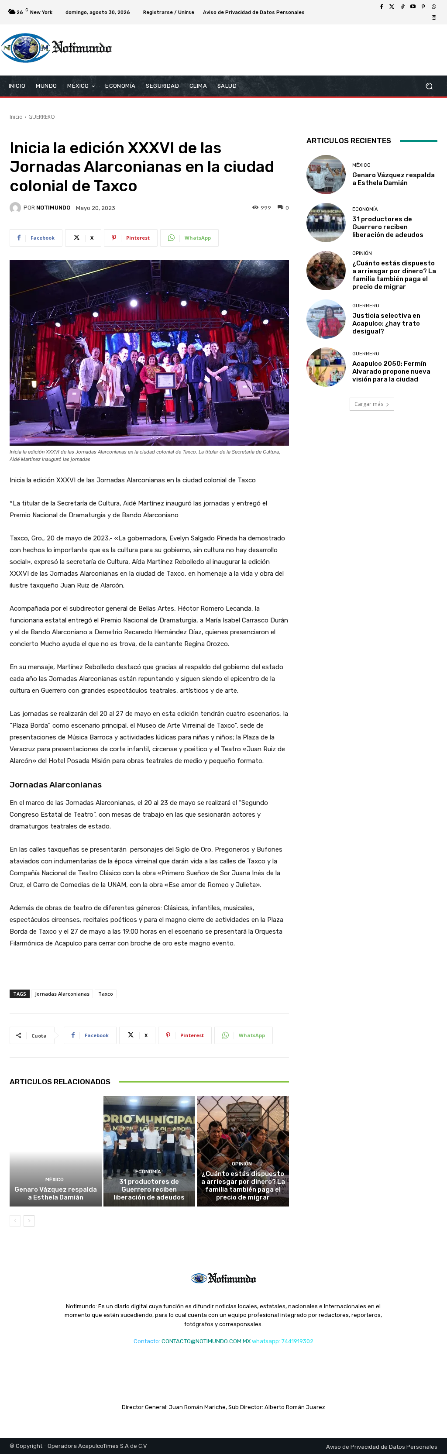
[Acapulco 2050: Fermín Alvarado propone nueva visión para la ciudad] (326, 367)
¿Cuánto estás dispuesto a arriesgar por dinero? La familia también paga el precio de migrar (243, 1185)
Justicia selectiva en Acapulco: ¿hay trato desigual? (386, 323)
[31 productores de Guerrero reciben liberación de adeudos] (149, 1151)
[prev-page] (15, 1221)
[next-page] (29, 1221)
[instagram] (434, 17)
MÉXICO (54, 1179)
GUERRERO (41, 116)
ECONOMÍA (148, 1171)
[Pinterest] (423, 7)
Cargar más (368, 404)
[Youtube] (413, 7)
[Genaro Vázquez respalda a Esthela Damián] (56, 1151)
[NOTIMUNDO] (17, 207)
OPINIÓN (242, 1164)
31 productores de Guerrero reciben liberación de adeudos (149, 1189)
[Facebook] (381, 7)
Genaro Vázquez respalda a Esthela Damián (55, 1193)
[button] (429, 86)
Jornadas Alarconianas (62, 993)
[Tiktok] (402, 7)
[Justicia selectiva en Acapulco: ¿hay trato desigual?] (326, 319)
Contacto (146, 1341)
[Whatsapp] (434, 7)
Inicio (16, 116)
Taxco (105, 993)
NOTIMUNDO (53, 207)
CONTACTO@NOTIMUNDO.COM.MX (206, 1341)
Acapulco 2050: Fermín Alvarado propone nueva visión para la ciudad (391, 371)
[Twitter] (392, 7)
